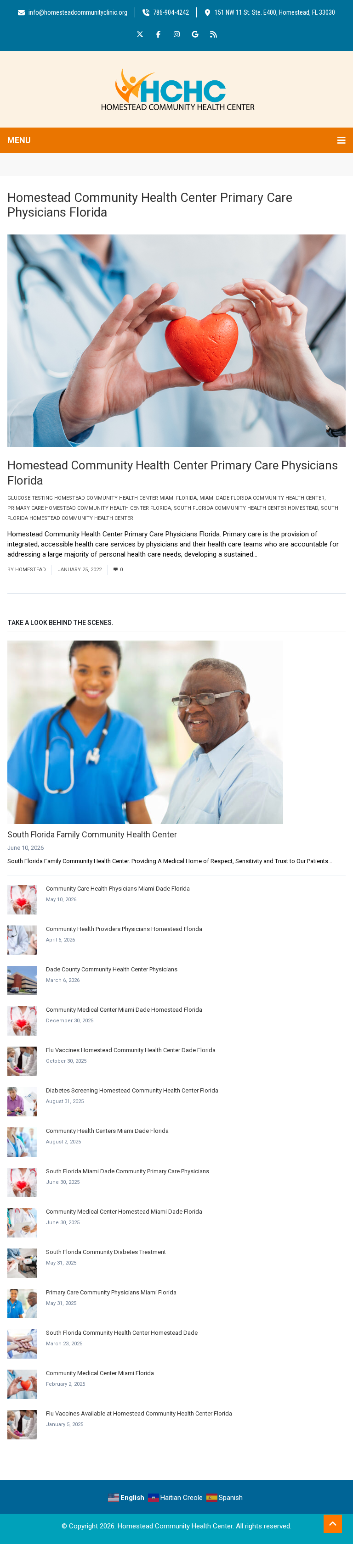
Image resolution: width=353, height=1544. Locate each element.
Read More (277, 554)
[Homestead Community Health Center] (176, 88)
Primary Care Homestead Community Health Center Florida (89, 508)
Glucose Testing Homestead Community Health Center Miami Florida (102, 498)
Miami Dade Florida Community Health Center (262, 498)
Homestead (30, 570)
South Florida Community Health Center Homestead (246, 508)
